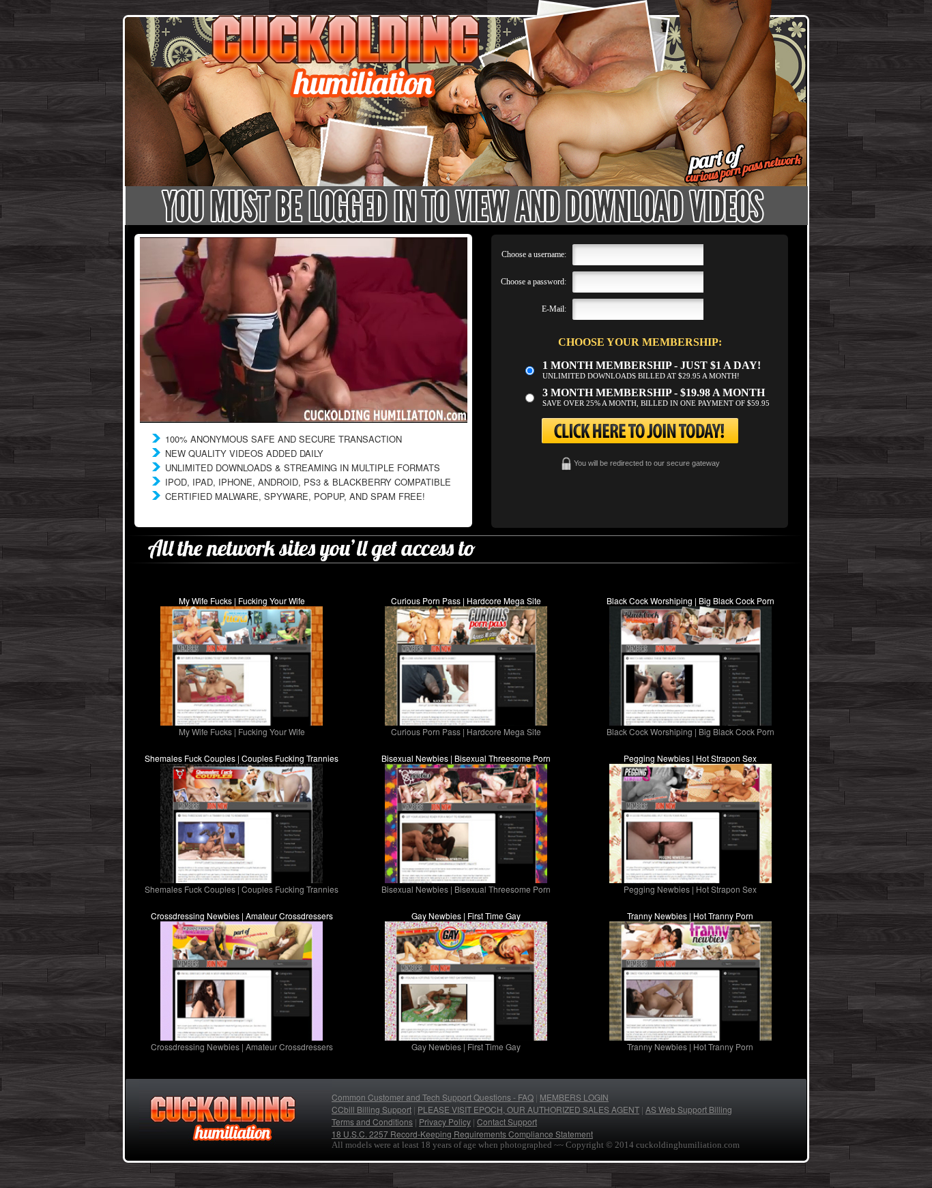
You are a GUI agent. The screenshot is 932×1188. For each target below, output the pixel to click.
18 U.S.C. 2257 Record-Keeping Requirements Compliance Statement (462, 1134)
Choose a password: (533, 281)
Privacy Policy (445, 1121)
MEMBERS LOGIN (574, 1097)
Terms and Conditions (372, 1121)
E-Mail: (554, 309)
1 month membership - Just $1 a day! (651, 365)
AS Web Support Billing (688, 1109)
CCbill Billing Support (371, 1109)
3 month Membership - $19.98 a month (653, 392)
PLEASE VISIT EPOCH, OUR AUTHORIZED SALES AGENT (528, 1109)
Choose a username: (533, 254)
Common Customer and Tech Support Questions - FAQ (433, 1097)
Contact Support (507, 1121)
